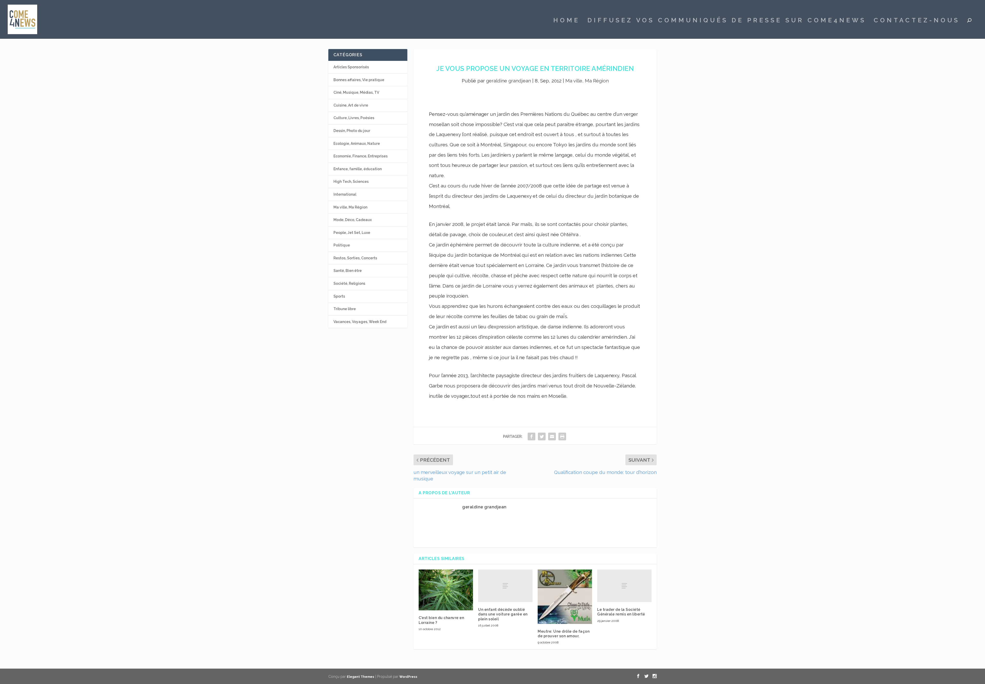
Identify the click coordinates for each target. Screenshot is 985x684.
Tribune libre (344, 309)
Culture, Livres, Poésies (353, 118)
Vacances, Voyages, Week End (359, 322)
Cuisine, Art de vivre (350, 105)
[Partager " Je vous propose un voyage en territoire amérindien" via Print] (562, 436)
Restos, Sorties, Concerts (355, 258)
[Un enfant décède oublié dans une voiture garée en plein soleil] (505, 585)
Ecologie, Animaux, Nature (356, 143)
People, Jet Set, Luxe (351, 233)
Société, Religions (349, 283)
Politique (341, 245)
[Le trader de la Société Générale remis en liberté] (624, 585)
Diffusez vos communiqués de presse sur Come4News (726, 21)
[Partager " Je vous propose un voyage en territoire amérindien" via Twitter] (542, 436)
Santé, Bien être (347, 271)
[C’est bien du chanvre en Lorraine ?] (446, 589)
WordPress (408, 677)
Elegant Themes (360, 677)
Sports (339, 296)
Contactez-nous (917, 21)
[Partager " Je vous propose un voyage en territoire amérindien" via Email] (552, 436)
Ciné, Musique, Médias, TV (356, 92)
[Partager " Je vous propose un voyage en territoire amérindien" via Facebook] (531, 436)
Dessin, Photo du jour (351, 131)
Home (566, 21)
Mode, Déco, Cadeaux (352, 220)
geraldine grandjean (508, 80)
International (344, 194)
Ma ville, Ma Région (587, 80)
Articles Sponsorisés (351, 67)
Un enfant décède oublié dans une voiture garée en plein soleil (503, 614)
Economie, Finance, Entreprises (360, 156)
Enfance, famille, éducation (357, 169)
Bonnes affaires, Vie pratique (358, 80)
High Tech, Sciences (351, 181)
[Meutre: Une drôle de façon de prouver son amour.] (565, 596)
